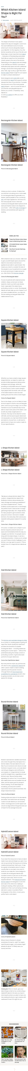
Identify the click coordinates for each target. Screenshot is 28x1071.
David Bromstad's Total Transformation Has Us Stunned (20, 1061)
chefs (15, 78)
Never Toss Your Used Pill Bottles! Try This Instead (6, 1041)
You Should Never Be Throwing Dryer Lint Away (20, 1041)
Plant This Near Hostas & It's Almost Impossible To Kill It (7, 1061)
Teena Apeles (6, 20)
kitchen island (5, 72)
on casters (9, 94)
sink (2, 199)
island (24, 54)
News (2, 6)
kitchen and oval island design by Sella (15, 640)
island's (14, 62)
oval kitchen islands (17, 665)
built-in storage (20, 208)
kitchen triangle (18, 273)
